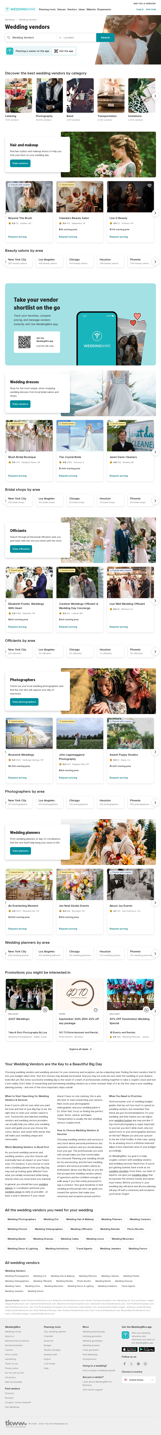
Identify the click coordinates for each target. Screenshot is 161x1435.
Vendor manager (52, 1350)
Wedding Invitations (57, 1248)
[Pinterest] (138, 1364)
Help (46, 1368)
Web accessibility (13, 1382)
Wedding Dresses (43, 1238)
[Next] (155, 96)
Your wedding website (55, 1331)
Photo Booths (135, 1229)
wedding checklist (118, 1171)
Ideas (82, 9)
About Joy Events (121, 905)
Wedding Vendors (15, 1270)
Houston (105, 259)
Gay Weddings (12, 1407)
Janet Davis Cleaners (123, 457)
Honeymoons (89, 1359)
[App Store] (130, 1351)
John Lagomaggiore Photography (72, 757)
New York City (17, 259)
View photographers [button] (24, 701)
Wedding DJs (51, 1219)
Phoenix (135, 259)
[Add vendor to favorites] (48, 185)
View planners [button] (20, 850)
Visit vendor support (93, 1389)
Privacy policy (11, 1368)
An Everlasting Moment (23, 905)
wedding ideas (140, 1175)
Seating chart (50, 1354)
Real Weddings (90, 1354)
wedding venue (13, 1191)
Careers (9, 1350)
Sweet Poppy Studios (124, 754)
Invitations (135, 116)
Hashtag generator (92, 1336)
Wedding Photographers (22, 1219)
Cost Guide (49, 1363)
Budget (47, 1345)
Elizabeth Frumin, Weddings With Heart (26, 606)
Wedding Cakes (70, 1238)
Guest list (48, 1340)
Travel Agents (84, 1248)
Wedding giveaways (93, 1340)
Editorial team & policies (17, 1340)
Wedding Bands (17, 1238)
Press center (11, 1354)
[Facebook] (124, 1364)
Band (70, 116)
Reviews (9, 1398)
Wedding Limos (95, 1238)
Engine (47, 1359)
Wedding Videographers (49, 1229)
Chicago (74, 259)
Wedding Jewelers (110, 1248)
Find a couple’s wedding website (99, 1370)
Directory (9, 1393)
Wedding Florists (17, 1229)
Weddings (10, 19)
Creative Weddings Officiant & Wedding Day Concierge (78, 606)
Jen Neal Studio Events (74, 905)
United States (136, 1380)
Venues (61, 9)
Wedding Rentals (110, 1229)
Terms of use (11, 1363)
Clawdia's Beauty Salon (74, 218)
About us (9, 1336)
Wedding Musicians (123, 1238)
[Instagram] (145, 1364)
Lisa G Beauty (118, 218)
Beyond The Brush (20, 218)
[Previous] (5, 96)
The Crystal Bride (70, 457)
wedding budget (123, 1120)
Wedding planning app (94, 1331)
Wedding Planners (111, 1219)
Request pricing (17, 236)
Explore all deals (78, 1049)
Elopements (104, 9)
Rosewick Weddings (21, 754)
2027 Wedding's (19, 1019)
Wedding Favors (138, 1248)
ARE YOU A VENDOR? (144, 3)
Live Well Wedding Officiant (127, 604)
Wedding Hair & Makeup (80, 1219)
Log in (140, 9)
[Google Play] (147, 1351)
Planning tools (47, 9)
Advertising (10, 1359)
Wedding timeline (91, 1345)
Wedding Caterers (140, 1219)
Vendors (72, 9)
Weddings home (13, 1331)
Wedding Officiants (81, 1229)
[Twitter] (131, 1364)
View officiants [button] (21, 549)
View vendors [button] (20, 163)
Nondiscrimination (14, 1345)
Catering (10, 116)
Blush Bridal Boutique (22, 457)
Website (91, 9)
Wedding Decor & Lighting (23, 1248)
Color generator (91, 1350)
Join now (151, 9)
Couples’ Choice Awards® (18, 1402)
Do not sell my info (14, 1372)
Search (105, 37)
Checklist (48, 1336)
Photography (44, 116)
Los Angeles (47, 259)
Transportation (107, 116)
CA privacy (10, 1377)
